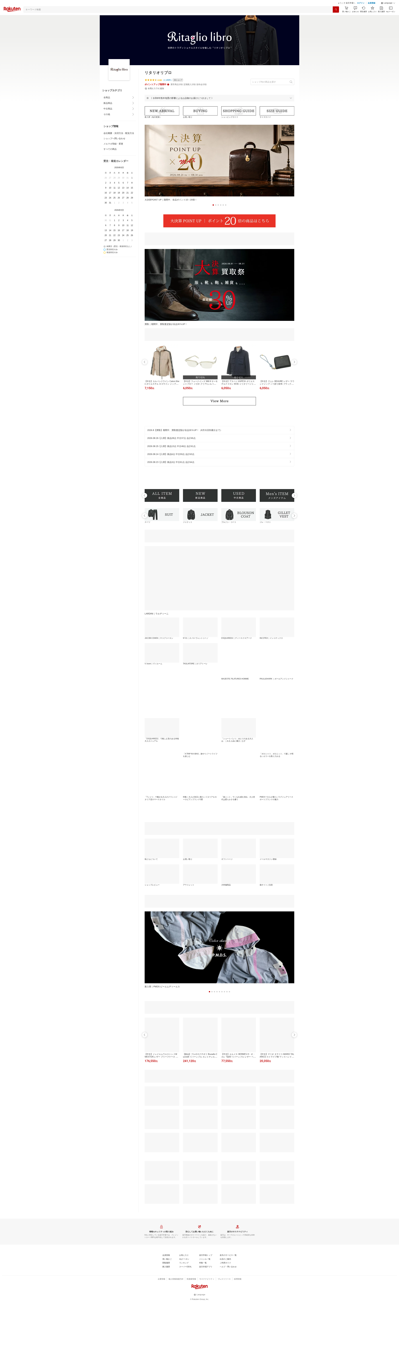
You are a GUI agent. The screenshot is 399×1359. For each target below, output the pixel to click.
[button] (388, 11)
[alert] (219, 106)
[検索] (336, 17)
